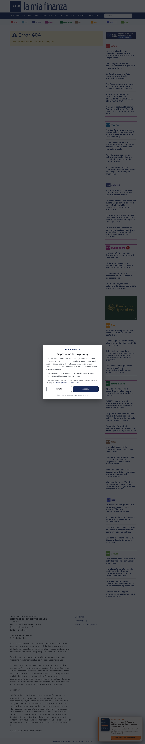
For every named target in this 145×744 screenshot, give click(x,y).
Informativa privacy (73, 382)
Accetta (85, 389)
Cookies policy (60, 382)
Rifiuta (59, 389)
